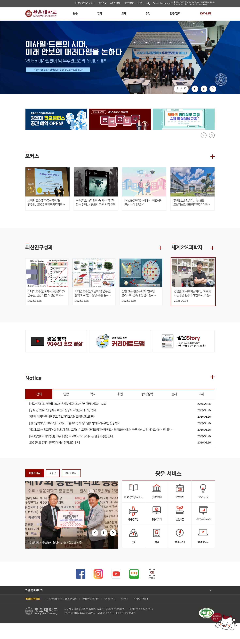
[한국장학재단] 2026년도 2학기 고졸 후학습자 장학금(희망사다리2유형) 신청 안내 (74, 423)
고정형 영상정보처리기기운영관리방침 (61, 599)
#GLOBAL (71, 473)
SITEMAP (129, 3)
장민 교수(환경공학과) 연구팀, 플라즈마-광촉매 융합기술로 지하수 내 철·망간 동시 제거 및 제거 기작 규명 (139, 293)
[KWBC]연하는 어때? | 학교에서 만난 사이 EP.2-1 (143, 202)
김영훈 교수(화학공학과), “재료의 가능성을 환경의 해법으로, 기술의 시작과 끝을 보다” (193, 293)
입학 (99, 13)
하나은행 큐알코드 (152, 574)
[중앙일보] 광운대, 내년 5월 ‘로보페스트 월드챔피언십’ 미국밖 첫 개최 (191, 202)
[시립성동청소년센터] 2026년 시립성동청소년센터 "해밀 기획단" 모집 (67, 404)
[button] (194, 88)
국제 (201, 394)
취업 (148, 13)
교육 (123, 13)
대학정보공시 (109, 599)
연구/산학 (175, 13)
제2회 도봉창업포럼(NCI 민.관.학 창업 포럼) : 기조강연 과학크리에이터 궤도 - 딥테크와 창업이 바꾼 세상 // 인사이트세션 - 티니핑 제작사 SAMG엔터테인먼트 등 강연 (102, 429)
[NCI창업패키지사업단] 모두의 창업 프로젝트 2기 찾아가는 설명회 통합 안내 (70, 436)
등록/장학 (147, 394)
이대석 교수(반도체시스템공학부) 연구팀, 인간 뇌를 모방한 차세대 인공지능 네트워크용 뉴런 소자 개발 (46, 293)
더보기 (212, 156)
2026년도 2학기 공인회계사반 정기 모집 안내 (54, 442)
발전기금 (102, 3)
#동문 (52, 473)
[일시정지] (204, 88)
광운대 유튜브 (116, 574)
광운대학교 (41, 13)
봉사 (174, 394)
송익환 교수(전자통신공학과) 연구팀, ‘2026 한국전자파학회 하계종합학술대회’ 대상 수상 (45, 202)
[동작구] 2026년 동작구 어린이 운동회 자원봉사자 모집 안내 (62, 410)
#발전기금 (34, 473)
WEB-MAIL (115, 3)
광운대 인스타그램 (98, 574)
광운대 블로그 (134, 574)
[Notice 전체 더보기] (212, 377)
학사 (93, 394)
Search (148, 3)
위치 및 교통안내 (141, 599)
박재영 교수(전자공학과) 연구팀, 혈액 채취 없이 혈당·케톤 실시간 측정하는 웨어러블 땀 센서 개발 (93, 293)
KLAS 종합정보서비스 (85, 3)
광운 (75, 13)
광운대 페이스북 (80, 574)
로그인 (140, 3)
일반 (65, 394)
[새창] (206, 609)
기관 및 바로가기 (34, 590)
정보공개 (124, 599)
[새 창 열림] (120, 57)
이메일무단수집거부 (90, 599)
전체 (38, 394)
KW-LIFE (205, 13)
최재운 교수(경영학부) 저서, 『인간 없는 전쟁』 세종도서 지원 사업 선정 (95, 202)
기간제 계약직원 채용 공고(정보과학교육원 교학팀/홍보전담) (61, 416)
